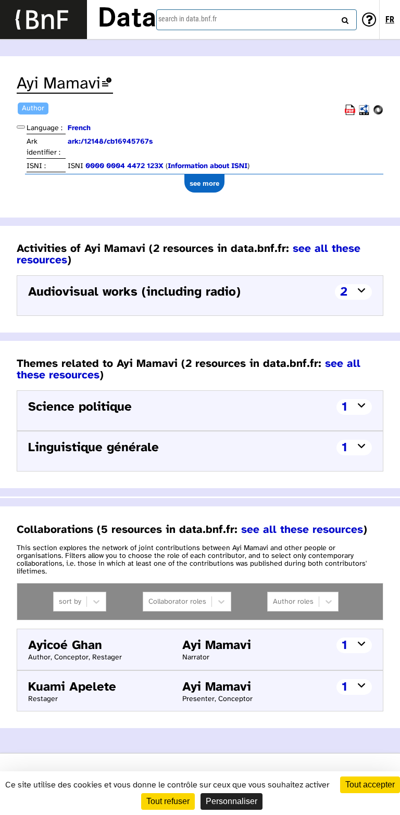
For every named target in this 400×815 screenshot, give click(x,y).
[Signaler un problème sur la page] (107, 84)
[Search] (344, 18)
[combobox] (256, 19)
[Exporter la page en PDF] (350, 113)
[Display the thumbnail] (21, 127)
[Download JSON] (378, 113)
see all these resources (302, 530)
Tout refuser (168, 801)
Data (127, 19)
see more (204, 183)
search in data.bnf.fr (187, 19)
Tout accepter (370, 784)
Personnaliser (231, 801)
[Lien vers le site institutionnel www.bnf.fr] (43, 19)
